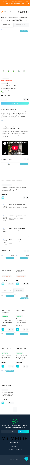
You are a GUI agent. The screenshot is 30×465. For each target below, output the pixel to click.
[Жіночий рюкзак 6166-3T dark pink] (5, 74)
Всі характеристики (7, 121)
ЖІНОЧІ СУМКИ (7, 290)
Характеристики (20, 24)
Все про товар (7, 24)
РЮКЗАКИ (19, 290)
